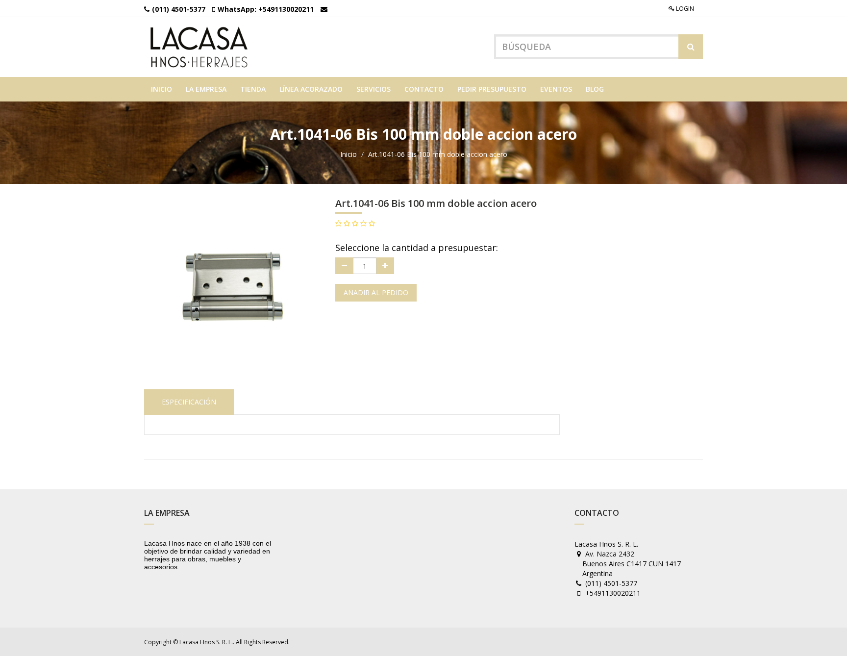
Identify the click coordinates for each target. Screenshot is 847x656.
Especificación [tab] (189, 401)
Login (684, 8)
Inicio (348, 154)
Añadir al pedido (376, 292)
